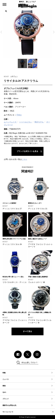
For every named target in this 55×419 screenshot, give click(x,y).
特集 (4, 373)
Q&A (4, 392)
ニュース (6, 379)
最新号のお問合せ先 (9, 405)
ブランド (6, 399)
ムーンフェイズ (10, 122)
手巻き (19, 115)
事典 (4, 386)
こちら (24, 159)
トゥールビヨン (25, 122)
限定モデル (39, 122)
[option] (27, 33)
